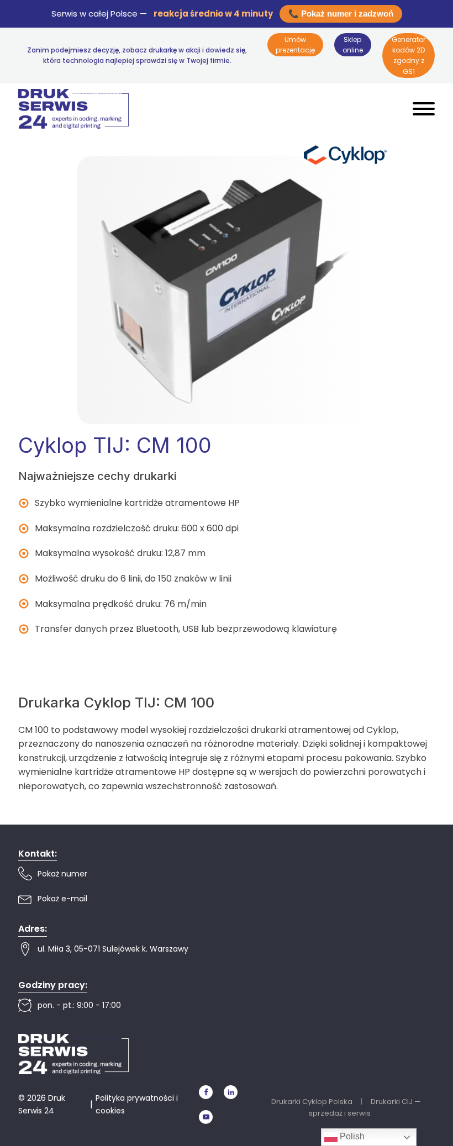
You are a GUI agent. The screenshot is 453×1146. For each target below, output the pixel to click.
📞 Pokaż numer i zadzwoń (340, 13)
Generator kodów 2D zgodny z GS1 (408, 55)
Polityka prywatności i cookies (137, 1104)
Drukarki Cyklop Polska (311, 1101)
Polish (351, 1136)
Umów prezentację (295, 45)
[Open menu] (424, 108)
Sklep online (353, 45)
